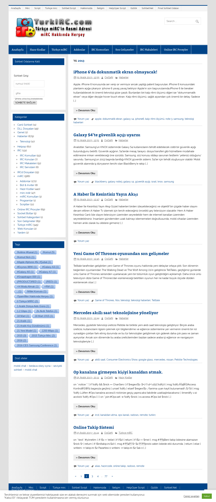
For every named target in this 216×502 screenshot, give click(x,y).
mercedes (159, 359)
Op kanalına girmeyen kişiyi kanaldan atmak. (118, 372)
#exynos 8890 (27, 266)
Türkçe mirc (51, 8)
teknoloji (125, 300)
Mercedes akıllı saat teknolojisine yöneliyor (115, 312)
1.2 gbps (24, 311)
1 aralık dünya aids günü (33, 306)
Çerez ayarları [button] (191, 496)
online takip (119, 466)
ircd (97, 415)
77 (106, 476)
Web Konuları (25, 228)
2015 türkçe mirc (43, 335)
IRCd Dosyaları (25, 172)
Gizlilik (133, 8)
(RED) (51, 281)
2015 (21, 335)
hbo (117, 300)
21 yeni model (26, 330)
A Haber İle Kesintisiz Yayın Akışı (105, 194)
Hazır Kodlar (37, 49)
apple (98, 119)
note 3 (169, 119)
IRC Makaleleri (149, 49)
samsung (178, 119)
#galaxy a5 (25, 271)
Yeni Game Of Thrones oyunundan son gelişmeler (121, 253)
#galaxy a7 (47, 271)
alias (97, 466)
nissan (169, 359)
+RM (48, 286)
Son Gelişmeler (124, 49)
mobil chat (20, 365)
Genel (20, 132)
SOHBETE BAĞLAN (25, 102)
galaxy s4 (128, 119)
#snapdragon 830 (28, 276)
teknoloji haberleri (141, 300)
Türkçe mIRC (59, 49)
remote (144, 415)
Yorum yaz (83, 119)
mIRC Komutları (29, 196)
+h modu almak (28, 286)
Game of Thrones (104, 300)
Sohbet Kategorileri (28, 217)
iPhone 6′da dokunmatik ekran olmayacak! (115, 71)
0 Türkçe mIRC (27, 301)
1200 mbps (50, 330)
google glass (146, 359)
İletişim (100, 8)
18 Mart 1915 (44, 315)
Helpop (21, 146)
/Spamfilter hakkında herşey (35, 296)
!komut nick (25, 257)
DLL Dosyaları (25, 128)
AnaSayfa (16, 8)
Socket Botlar (25, 213)
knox (160, 181)
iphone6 (139, 119)
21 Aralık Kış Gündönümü (33, 325)
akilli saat (100, 359)
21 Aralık (23, 320)
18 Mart (23, 315)
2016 (21, 340)
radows (134, 415)
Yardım (21, 232)
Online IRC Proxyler (176, 49)
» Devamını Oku (85, 110)
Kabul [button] (207, 496)
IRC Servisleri (27, 167)
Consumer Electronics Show (121, 359)
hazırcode (106, 466)
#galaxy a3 (50, 266)
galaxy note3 (115, 181)
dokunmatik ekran (112, 119)
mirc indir (25, 192)
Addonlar (79, 49)
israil (153, 181)
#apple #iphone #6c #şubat (34, 262)
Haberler (124, 77)
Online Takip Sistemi (93, 427)
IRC (19, 150)
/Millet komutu (36, 291)
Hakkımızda (86, 8)
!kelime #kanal (27, 252)
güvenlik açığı (142, 181)
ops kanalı (123, 415)
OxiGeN (109, 77)
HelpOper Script (117, 8)
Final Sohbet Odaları (168, 8)
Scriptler (25, 204)
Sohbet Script (69, 8)
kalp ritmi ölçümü (154, 119)
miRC (20, 176)
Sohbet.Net (147, 8)
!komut (49, 252)
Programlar (26, 200)
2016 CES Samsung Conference (37, 345)
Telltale (156, 300)
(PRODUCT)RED (28, 281)
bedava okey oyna (39, 365)
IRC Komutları (100, 49)
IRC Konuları (27, 159)
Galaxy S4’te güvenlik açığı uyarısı (106, 134)
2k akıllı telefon (46, 311)
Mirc (27, 8)
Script (37, 8)
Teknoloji (25, 141)
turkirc (152, 415)
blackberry (101, 181)
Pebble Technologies (186, 359)
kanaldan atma (108, 415)
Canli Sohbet (24, 124)
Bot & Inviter (27, 185)
